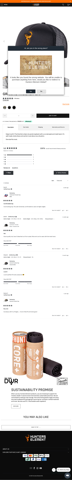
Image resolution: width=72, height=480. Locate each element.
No (41, 91)
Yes (31, 91)
